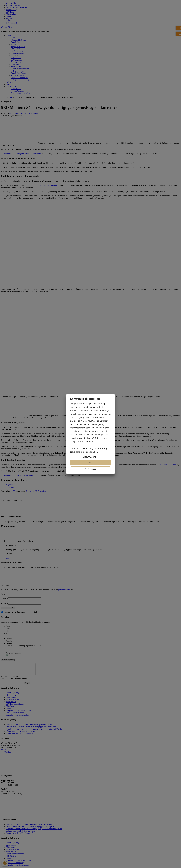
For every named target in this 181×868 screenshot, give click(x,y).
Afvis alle (90, 469)
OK (90, 462)
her (95, 452)
